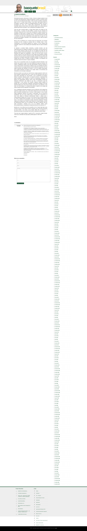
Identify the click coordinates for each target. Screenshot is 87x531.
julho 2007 (56, 421)
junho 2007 (56, 423)
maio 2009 (56, 381)
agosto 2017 (57, 200)
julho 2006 (56, 443)
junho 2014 (56, 269)
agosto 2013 (57, 288)
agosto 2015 (57, 244)
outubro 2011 (57, 328)
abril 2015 (56, 251)
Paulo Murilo (27, 15)
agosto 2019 (57, 156)
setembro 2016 (57, 220)
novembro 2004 (57, 480)
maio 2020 (56, 139)
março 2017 (57, 209)
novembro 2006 (57, 436)
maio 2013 (56, 293)
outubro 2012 (57, 306)
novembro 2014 (57, 260)
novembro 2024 (57, 66)
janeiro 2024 (57, 81)
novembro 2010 (57, 348)
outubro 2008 (57, 394)
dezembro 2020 (57, 132)
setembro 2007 (57, 418)
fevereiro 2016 (57, 233)
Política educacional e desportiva (60, 46)
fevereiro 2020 (57, 145)
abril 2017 (56, 207)
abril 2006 (56, 449)
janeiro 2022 (57, 112)
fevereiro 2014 (57, 277)
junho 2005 (56, 467)
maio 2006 (56, 447)
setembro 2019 (57, 154)
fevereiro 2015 (57, 255)
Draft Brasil (37, 493)
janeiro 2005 (57, 476)
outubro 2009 (57, 372)
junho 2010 (56, 357)
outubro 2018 (57, 174)
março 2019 (57, 165)
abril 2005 (56, 471)
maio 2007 (56, 425)
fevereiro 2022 (57, 110)
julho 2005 (56, 465)
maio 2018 (56, 183)
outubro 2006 (57, 438)
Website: (18, 165)
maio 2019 (56, 161)
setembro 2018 (57, 176)
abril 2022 (56, 108)
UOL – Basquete (38, 495)
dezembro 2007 (57, 412)
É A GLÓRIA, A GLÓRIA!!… (22, 498)
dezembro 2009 (57, 368)
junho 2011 (56, 335)
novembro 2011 (57, 326)
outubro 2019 (57, 152)
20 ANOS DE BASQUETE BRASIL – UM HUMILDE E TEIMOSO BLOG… (24, 511)
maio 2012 (56, 315)
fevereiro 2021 (57, 130)
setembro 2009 (57, 374)
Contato (30, 11)
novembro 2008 (57, 392)
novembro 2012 (57, 304)
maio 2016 (56, 227)
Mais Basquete (38, 504)
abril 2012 (56, 317)
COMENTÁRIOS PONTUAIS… (22, 514)
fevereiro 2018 (57, 189)
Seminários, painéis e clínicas (59, 50)
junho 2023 (56, 92)
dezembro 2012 (57, 302)
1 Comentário (49, 15)
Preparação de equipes (58, 48)
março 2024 (57, 77)
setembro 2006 (57, 440)
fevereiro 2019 (57, 167)
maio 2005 (56, 469)
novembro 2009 (57, 370)
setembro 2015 (57, 242)
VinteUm (37, 518)
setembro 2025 (57, 59)
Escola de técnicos (58, 41)
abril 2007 (56, 427)
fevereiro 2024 (57, 79)
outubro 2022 (57, 99)
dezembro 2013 (57, 280)
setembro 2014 (57, 264)
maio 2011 (56, 337)
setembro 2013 (57, 286)
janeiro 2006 (57, 454)
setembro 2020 (57, 136)
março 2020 (57, 143)
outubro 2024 (57, 68)
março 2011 (57, 341)
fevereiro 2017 (57, 211)
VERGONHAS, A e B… (21, 503)
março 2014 (57, 275)
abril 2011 (56, 339)
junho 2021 (56, 125)
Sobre (34, 11)
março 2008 (57, 407)
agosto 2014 (57, 266)
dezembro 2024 (57, 64)
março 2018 (57, 187)
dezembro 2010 (57, 346)
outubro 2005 (57, 460)
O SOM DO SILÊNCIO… (20, 14)
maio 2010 (56, 359)
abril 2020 (56, 141)
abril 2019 (56, 163)
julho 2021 (56, 123)
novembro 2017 (57, 194)
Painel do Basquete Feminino (40, 497)
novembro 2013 (57, 282)
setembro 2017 (57, 198)
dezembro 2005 (57, 456)
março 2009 (57, 385)
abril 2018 (56, 185)
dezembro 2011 (57, 324)
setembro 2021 (57, 119)
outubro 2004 (57, 482)
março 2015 (57, 253)
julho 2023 (56, 90)
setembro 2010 (57, 352)
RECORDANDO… (20, 508)
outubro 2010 (57, 350)
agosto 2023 (57, 88)
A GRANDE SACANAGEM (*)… (22, 493)
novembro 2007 (57, 414)
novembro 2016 (57, 216)
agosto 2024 (57, 70)
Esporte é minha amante (39, 522)
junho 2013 (56, 291)
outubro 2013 (57, 284)
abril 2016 (56, 229)
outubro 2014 (57, 262)
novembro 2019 (57, 150)
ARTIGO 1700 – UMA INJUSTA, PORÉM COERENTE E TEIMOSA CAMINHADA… (24, 496)
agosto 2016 (57, 222)
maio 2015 (56, 249)
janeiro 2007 (57, 432)
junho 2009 (56, 379)
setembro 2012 (57, 308)
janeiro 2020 (57, 147)
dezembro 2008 (57, 390)
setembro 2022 (57, 101)
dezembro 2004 (57, 478)
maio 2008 (56, 403)
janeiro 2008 (57, 410)
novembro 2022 (57, 97)
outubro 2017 (57, 196)
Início (26, 11)
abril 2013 (56, 295)
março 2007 (57, 429)
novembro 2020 (57, 134)
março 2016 (57, 231)
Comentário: (18, 168)
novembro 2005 (57, 458)
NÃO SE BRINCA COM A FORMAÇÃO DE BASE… (24, 506)
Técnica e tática (57, 52)
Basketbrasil (38, 502)
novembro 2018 (57, 172)
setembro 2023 (57, 86)
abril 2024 (56, 75)
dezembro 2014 (57, 258)
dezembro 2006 (57, 434)
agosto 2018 (57, 178)
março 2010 (57, 363)
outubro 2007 (57, 416)
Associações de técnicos (59, 37)
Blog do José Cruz (38, 513)
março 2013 (57, 297)
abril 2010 (56, 361)
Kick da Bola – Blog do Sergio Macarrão (41, 520)
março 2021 (57, 128)
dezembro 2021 (57, 114)
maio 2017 (56, 205)
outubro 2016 (57, 218)
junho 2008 (56, 401)
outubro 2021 (57, 117)
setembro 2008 (57, 396)
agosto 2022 (57, 103)
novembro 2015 (57, 238)
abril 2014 (56, 273)
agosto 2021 (57, 121)
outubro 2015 (57, 240)
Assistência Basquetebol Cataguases (41, 511)
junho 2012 (56, 313)
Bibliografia (57, 39)
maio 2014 (56, 271)
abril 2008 (56, 405)
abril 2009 (56, 383)
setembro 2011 (57, 330)
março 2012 (57, 319)
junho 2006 (56, 445)
